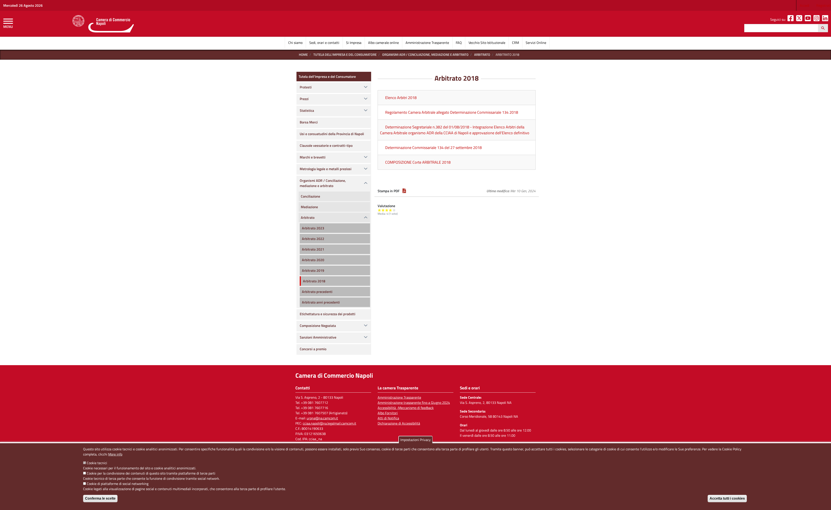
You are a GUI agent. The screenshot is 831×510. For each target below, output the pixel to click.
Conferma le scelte (100, 498)
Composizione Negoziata (318, 325)
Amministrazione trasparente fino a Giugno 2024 (414, 402)
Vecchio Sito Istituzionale (487, 42)
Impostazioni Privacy (415, 439)
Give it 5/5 (394, 210)
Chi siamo (295, 42)
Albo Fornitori (388, 413)
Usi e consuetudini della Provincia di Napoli (332, 133)
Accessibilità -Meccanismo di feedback (406, 407)
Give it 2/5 (383, 210)
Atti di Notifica (388, 418)
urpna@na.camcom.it (322, 418)
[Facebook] (791, 19)
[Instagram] (817, 19)
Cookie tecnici (97, 462)
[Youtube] (809, 19)
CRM (515, 42)
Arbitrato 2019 (313, 270)
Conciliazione (310, 196)
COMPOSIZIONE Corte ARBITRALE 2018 (418, 162)
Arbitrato (482, 54)
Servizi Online (536, 42)
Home (303, 54)
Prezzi (304, 98)
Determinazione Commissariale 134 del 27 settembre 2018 (433, 147)
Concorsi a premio (313, 349)
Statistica (307, 110)
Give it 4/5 (390, 210)
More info (115, 454)
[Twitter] (800, 19)
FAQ (459, 42)
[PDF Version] (404, 190)
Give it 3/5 (387, 210)
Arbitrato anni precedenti (321, 302)
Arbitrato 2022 (313, 238)
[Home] (103, 24)
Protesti (306, 87)
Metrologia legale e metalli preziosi (325, 168)
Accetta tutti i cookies (727, 498)
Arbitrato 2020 (313, 259)
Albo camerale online (383, 42)
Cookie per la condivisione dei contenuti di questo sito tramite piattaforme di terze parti (151, 473)
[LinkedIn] (826, 19)
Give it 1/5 (379, 210)
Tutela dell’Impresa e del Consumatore (345, 54)
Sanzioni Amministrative (318, 337)
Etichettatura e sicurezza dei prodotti (327, 314)
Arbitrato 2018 (314, 281)
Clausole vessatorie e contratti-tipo (326, 145)
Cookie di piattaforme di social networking (117, 483)
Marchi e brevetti (312, 157)
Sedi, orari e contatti (324, 42)
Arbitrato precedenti (317, 291)
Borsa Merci (309, 122)
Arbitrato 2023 (313, 228)
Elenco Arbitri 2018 (401, 98)
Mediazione (309, 206)
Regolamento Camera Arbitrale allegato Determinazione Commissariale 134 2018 (451, 112)
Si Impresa (353, 42)
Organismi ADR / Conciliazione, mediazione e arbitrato (425, 54)
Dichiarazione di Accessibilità (399, 423)
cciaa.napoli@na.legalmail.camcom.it (329, 423)
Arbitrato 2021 (313, 249)
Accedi (804, 5)
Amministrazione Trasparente (427, 42)
